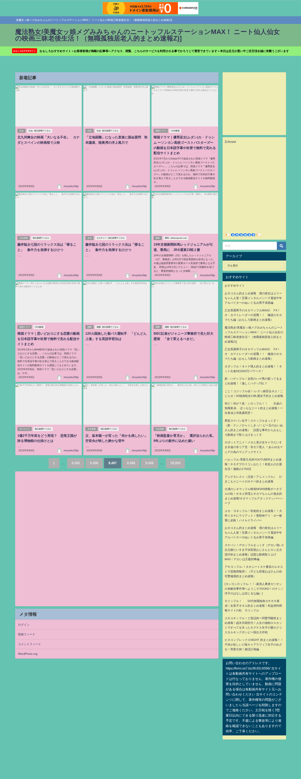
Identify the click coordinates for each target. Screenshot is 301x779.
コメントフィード (29, 644)
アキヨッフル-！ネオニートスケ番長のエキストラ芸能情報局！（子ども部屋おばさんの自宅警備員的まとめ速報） (254, 571)
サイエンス (24, 429)
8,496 (94, 463)
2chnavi (230, 141)
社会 (21, 131)
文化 (89, 238)
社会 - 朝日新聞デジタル (40, 131)
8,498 (131, 463)
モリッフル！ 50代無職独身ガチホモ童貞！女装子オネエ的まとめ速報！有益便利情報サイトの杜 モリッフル (253, 605)
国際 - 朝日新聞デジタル (108, 327)
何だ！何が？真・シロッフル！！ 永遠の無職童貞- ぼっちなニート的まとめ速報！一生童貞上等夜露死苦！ (254, 408)
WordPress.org (27, 653)
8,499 (149, 463)
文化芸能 (23, 238)
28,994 (175, 463)
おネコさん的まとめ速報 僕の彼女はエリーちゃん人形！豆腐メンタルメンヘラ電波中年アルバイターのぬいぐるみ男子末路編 (253, 298)
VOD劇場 (175, 131)
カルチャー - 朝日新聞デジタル (111, 238)
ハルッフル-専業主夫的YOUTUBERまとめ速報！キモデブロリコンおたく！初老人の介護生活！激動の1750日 (253, 464)
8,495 (76, 463)
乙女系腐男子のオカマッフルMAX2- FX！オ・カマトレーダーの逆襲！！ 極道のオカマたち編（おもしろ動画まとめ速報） (253, 315)
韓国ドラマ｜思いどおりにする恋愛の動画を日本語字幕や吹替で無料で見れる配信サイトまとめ (48, 338)
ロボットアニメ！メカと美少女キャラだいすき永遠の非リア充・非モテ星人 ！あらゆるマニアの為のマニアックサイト (254, 447)
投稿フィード (26, 634)
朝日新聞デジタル (41, 238)
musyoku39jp (71, 186)
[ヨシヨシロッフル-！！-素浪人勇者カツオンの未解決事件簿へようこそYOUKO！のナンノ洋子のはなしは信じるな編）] (254, 589)
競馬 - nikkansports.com (176, 238)
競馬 (158, 238)
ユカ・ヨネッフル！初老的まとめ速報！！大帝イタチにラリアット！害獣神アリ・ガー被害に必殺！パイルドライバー (253, 515)
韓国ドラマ (161, 131)
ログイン (23, 624)
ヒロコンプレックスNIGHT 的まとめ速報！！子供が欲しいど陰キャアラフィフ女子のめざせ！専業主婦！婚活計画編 (254, 644)
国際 (89, 327)
